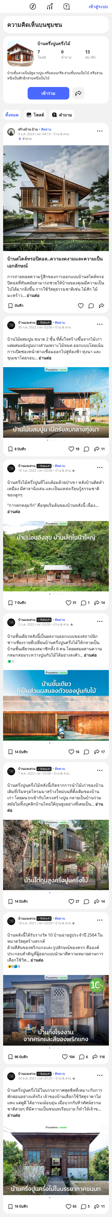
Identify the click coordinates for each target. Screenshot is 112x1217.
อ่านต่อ (33, 295)
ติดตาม (46, 129)
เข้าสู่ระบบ (98, 6)
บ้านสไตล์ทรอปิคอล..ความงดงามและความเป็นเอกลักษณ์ (55, 262)
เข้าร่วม (48, 93)
